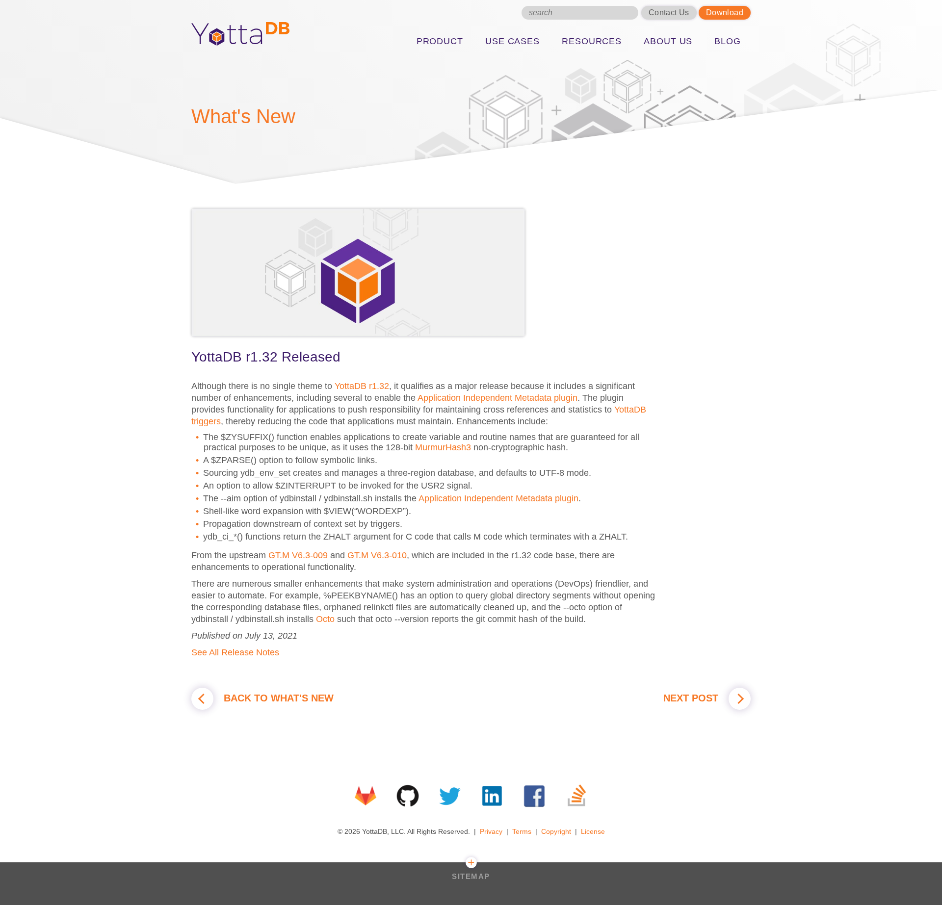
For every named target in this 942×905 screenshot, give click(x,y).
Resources (592, 41)
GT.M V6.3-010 (377, 555)
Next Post (692, 698)
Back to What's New (277, 698)
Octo (325, 619)
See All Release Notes (235, 652)
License (593, 831)
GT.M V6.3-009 (298, 555)
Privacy (491, 831)
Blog (727, 41)
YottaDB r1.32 (362, 386)
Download (724, 12)
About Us (668, 41)
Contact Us (669, 12)
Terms (521, 831)
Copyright (556, 831)
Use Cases (512, 41)
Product (440, 41)
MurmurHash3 (443, 447)
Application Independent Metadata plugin (497, 398)
